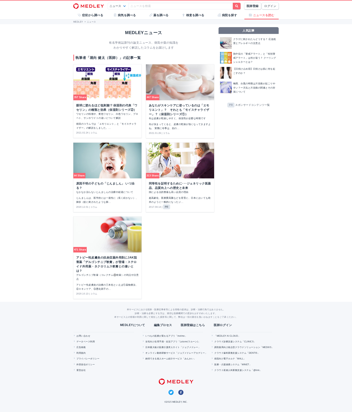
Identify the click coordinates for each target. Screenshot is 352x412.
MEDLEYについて (132, 325)
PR (231, 105)
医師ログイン (223, 325)
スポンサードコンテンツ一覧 (252, 104)
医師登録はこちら (193, 325)
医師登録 (253, 6)
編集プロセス (163, 325)
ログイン (270, 6)
